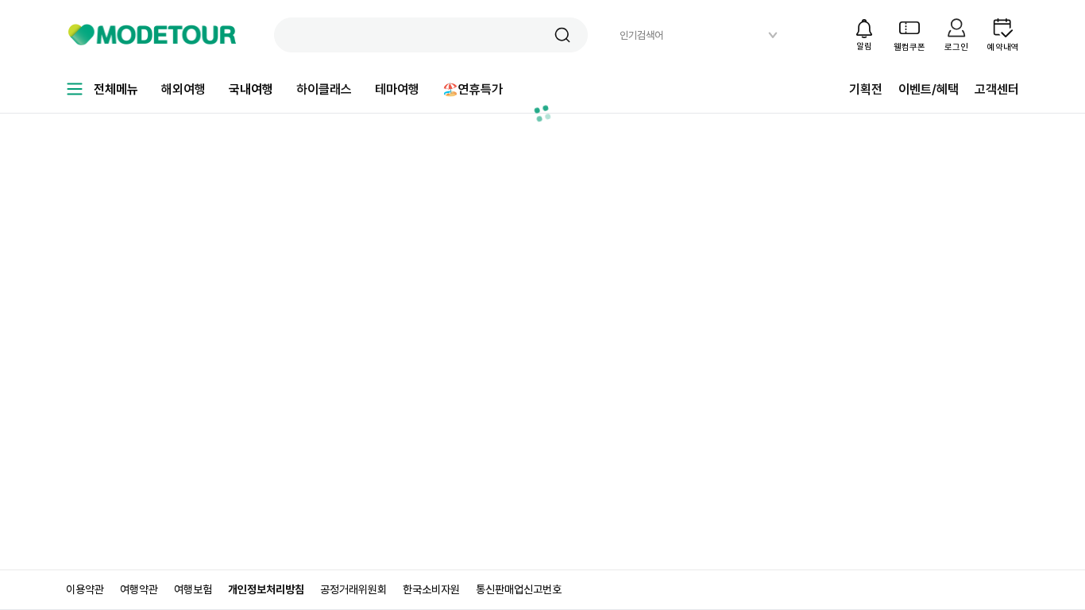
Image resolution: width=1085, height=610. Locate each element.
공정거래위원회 (353, 589)
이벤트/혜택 (928, 89)
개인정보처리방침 (266, 589)
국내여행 (251, 89)
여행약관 (139, 589)
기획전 (865, 89)
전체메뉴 (116, 89)
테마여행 (397, 89)
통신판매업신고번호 (519, 589)
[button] (562, 35)
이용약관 (85, 589)
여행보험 (193, 589)
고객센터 (997, 89)
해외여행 (183, 89)
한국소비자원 (431, 589)
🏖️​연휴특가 (472, 89)
